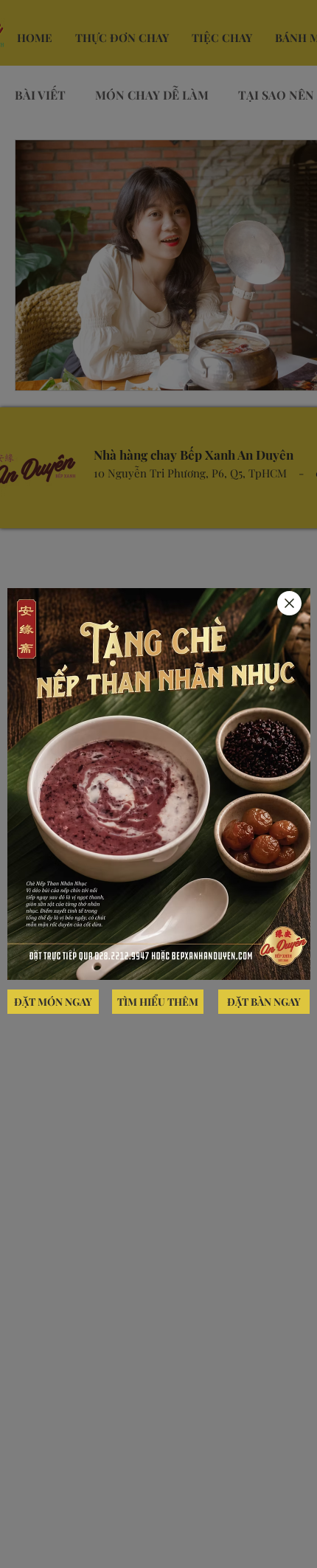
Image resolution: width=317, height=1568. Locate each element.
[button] (289, 603)
